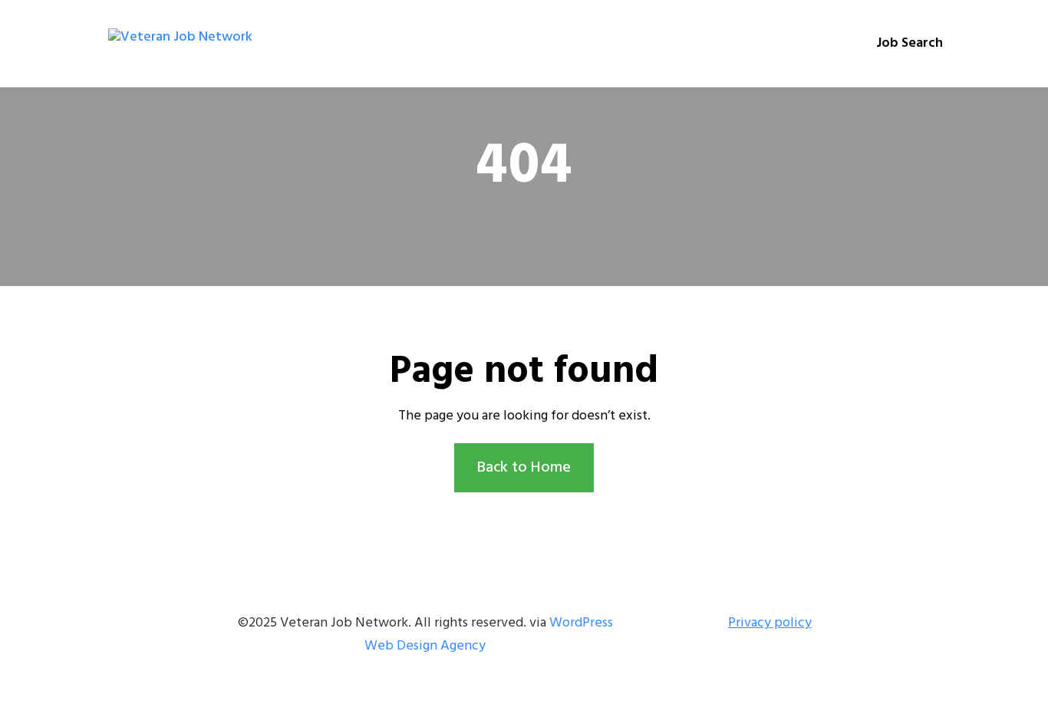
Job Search (909, 46)
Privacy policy (770, 623)
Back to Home (524, 468)
